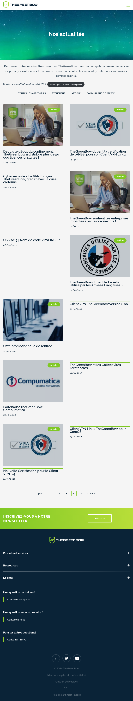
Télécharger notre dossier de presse (65, 84)
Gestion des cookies (66, 681)
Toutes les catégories (32, 93)
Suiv (92, 493)
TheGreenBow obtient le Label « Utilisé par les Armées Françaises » (96, 283)
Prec (40, 493)
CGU (66, 688)
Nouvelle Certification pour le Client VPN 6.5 (30, 472)
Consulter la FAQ (16, 639)
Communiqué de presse (101, 93)
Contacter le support (18, 599)
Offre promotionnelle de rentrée (27, 345)
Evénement (58, 93)
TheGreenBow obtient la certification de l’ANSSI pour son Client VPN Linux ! (99, 152)
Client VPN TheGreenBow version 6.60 (99, 303)
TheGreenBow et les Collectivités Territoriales (95, 366)
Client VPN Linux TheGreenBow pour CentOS (98, 430)
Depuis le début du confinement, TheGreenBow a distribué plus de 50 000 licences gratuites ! (31, 154)
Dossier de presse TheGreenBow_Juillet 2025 (24, 84)
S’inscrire (100, 518)
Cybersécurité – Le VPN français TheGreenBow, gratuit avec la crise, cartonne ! (30, 179)
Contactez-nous (16, 619)
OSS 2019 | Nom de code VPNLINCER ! (32, 239)
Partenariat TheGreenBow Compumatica (22, 408)
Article (76, 93)
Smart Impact (73, 694)
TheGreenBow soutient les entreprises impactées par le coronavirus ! (99, 219)
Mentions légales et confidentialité (66, 675)
